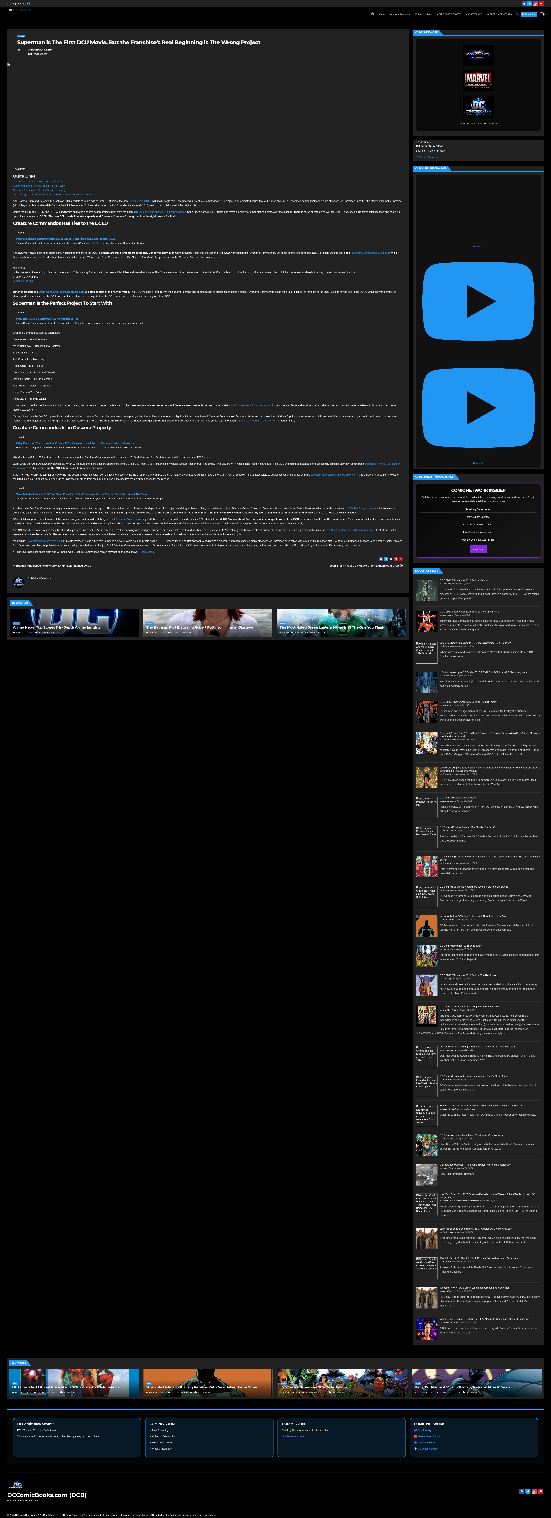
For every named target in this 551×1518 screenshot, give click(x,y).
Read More (146, 551)
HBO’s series (361, 508)
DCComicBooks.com (41, 50)
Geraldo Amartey (450, 1322)
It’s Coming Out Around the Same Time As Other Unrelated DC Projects (54, 194)
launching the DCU (24, 281)
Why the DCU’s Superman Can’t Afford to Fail (47, 318)
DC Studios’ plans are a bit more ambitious (351, 530)
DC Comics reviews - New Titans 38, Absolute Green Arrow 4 (471, 1135)
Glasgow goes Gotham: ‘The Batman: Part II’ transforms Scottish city (475, 1165)
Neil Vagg (447, 583)
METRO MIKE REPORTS (449, 14)
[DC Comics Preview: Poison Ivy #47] (426, 807)
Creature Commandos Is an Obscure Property (39, 190)
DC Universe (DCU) (140, 201)
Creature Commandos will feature (371, 252)
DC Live (419, 14)
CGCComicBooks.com (427, 157)
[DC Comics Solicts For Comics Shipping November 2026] (426, 1016)
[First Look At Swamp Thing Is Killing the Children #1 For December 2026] (426, 1056)
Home (382, 14)
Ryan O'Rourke (450, 919)
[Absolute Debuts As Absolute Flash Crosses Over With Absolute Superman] (426, 1268)
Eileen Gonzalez (450, 1109)
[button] (517, 14)
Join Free (478, 549)
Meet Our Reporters (400, 14)
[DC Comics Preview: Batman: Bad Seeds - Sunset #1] (426, 837)
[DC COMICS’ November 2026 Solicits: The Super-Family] (426, 621)
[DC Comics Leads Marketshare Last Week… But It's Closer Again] (426, 1086)
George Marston (450, 774)
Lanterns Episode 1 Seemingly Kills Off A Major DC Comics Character (476, 1229)
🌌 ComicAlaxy (422, 1430)
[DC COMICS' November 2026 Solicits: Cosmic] (426, 590)
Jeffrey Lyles (448, 1138)
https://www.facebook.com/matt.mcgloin (461, 1201)
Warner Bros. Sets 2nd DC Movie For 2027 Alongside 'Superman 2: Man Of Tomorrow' (484, 1319)
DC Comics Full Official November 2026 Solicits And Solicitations (474, 887)
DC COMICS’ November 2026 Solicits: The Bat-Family (468, 702)
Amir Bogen (447, 1291)
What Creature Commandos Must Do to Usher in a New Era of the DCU (65, 239)
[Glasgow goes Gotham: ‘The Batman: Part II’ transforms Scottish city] (426, 1174)
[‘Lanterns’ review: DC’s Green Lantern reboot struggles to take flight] (426, 1297)
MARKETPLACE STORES (499, 14)
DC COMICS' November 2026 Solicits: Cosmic (464, 580)
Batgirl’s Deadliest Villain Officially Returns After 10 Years (462, 1387)
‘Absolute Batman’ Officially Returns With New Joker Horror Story (474, 916)
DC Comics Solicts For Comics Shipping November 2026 (469, 1006)
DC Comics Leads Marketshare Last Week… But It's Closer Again (474, 1076)
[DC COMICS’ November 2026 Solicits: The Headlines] (426, 985)
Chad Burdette (449, 739)
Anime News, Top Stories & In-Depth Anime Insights (56, 627)
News (15, 1383)
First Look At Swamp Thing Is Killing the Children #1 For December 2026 (478, 1046)
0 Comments (70, 1392)
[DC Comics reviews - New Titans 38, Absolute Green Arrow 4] (426, 1145)
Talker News (448, 1168)
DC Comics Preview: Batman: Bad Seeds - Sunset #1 (468, 827)
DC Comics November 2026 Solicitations (461, 946)
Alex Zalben (447, 801)
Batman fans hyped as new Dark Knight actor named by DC (53, 565)
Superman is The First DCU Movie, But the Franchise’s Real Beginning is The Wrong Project (138, 42)
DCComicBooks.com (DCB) (47, 1494)
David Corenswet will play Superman (250, 405)
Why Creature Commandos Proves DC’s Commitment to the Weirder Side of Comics (75, 443)
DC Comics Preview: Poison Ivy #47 (459, 797)
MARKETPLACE (474, 14)
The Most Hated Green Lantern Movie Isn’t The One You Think (332, 627)
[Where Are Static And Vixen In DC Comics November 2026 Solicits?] (426, 653)
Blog (429, 14)
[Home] (373, 14)
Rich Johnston (449, 646)
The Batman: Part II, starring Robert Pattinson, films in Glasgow (199, 627)
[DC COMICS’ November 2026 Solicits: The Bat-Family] (426, 711)
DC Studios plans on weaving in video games (160, 212)
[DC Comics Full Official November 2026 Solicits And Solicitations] (426, 896)
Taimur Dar (448, 675)
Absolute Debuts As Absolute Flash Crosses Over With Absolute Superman (479, 1258)
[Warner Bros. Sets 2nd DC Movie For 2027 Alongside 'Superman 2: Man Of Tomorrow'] (426, 1329)
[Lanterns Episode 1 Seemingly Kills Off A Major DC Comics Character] (426, 1238)
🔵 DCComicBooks (425, 1442)
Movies (21, 36)
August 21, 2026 (24, 633)
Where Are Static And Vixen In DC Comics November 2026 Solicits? (475, 643)
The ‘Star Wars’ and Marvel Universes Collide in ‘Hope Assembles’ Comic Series (482, 1105)
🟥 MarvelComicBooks (427, 1436)
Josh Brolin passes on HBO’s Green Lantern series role (365, 565)
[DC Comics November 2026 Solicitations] (426, 955)
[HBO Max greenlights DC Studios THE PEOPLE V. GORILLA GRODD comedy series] (426, 682)
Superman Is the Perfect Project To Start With (39, 185)
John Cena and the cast (61, 291)
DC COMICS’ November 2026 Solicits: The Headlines (468, 975)
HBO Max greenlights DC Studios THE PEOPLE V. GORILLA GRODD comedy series (484, 672)
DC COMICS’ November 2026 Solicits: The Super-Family (469, 611)
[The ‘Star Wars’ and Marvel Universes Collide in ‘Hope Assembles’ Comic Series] (426, 1115)
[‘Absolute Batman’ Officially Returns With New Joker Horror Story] (426, 926)
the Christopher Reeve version (258, 420)
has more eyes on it (44, 541)
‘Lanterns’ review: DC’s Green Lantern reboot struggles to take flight (475, 1288)
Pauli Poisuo (448, 1232)
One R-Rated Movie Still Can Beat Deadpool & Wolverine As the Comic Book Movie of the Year (81, 494)
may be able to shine (335, 474)
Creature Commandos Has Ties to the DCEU (38, 181)
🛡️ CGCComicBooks (426, 1448)
